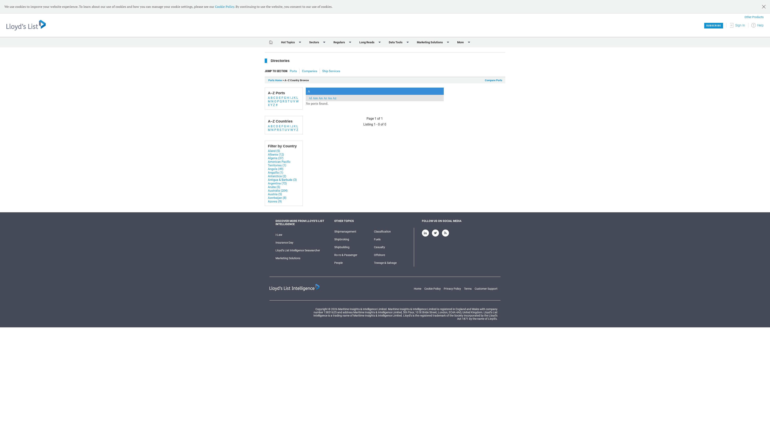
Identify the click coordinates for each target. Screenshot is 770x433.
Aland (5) (274, 151)
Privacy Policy (452, 288)
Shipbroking (341, 239)
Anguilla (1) (275, 172)
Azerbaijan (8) (277, 198)
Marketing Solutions (288, 258)
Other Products (754, 17)
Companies (309, 71)
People (338, 262)
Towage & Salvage (385, 262)
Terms (468, 288)
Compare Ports (493, 80)
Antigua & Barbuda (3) (282, 180)
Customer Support (486, 288)
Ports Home (275, 80)
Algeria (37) (275, 158)
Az (334, 98)
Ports (293, 71)
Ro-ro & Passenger (345, 255)
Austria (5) (275, 194)
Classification (382, 231)
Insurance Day (284, 242)
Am (316, 98)
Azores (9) (275, 201)
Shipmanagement (345, 231)
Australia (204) (278, 190)
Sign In (740, 25)
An (321, 98)
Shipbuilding (342, 247)
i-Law (279, 234)
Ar (326, 98)
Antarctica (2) (277, 176)
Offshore (379, 255)
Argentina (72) (277, 183)
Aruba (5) (274, 187)
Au (330, 98)
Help (760, 25)
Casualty (379, 247)
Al (311, 98)
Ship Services (331, 71)
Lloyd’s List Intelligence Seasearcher (298, 250)
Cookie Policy (224, 6)
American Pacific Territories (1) (279, 163)
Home (417, 288)
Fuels (377, 239)
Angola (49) (275, 169)
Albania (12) (276, 154)
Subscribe (713, 25)
